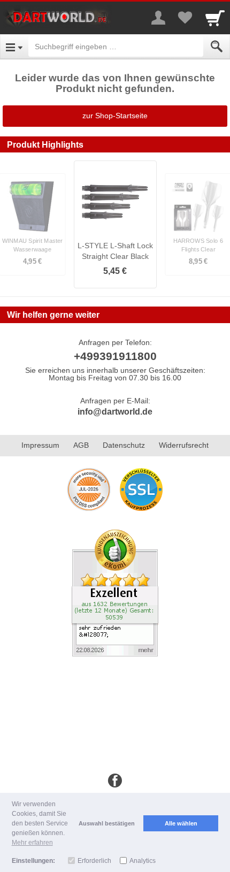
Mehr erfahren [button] (32, 842)
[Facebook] (115, 781)
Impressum (40, 445)
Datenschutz (124, 445)
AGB (81, 445)
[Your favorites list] (185, 17)
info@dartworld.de (115, 411)
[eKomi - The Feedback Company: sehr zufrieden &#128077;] (115, 592)
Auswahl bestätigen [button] (107, 823)
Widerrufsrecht (184, 445)
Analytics (142, 861)
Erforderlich (94, 861)
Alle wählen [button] (181, 823)
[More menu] (158, 17)
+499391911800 (115, 356)
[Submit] (216, 46)
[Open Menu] (14, 46)
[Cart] (215, 17)
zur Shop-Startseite (115, 115)
